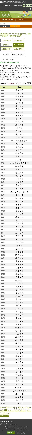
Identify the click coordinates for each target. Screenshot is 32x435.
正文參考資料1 (6, 40)
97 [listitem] (30, 410)
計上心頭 (19, 223)
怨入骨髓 (19, 169)
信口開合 (19, 315)
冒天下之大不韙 (19, 390)
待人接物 (19, 176)
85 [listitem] (1, 410)
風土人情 (19, 198)
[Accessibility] (11, 432)
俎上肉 (19, 245)
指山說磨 (19, 337)
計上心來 (19, 214)
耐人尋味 (19, 179)
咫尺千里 (19, 394)
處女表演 (19, 290)
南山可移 (19, 242)
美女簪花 (19, 368)
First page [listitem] (3, 407)
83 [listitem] (27, 407)
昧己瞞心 (19, 343)
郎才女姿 (19, 204)
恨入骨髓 (19, 166)
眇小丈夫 (19, 201)
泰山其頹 (19, 274)
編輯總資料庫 (6, 49)
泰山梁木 (19, 302)
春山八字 (19, 195)
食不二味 (19, 384)
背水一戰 (19, 381)
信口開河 (19, 318)
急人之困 (19, 109)
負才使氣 (19, 268)
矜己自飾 (19, 258)
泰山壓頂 (19, 362)
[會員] (30, 9)
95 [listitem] (25, 410)
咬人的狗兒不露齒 (19, 141)
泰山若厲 (19, 312)
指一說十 (19, 103)
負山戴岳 (19, 365)
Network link (23, 426)
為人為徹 (19, 153)
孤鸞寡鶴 (19, 100)
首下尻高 (19, 236)
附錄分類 (6, 54)
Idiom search (7, 20)
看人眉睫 (19, 150)
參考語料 (6, 45)
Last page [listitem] (6, 413)
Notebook (22, 20)
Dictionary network (16, 426)
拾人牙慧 (19, 115)
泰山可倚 (19, 239)
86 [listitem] (3, 410)
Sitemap (20, 5)
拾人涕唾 (19, 159)
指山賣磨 (19, 340)
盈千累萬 (19, 309)
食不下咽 (19, 400)
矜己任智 (19, 255)
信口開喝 (19, 321)
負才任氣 (19, 252)
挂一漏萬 (19, 106)
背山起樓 (19, 299)
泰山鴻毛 (19, 349)
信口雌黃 (19, 331)
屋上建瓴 (19, 286)
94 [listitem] (23, 410)
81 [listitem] (22, 407)
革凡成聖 (19, 261)
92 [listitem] (18, 410)
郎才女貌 (19, 208)
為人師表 (19, 156)
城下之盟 (19, 220)
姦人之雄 (19, 112)
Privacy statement (8, 426)
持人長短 (19, 144)
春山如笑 (19, 249)
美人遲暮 (19, 185)
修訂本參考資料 (18, 45)
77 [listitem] (13, 407)
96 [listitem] (27, 410)
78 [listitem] (15, 407)
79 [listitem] (18, 407)
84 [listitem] (30, 407)
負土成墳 (19, 264)
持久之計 (19, 217)
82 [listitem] (25, 407)
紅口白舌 (19, 233)
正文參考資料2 (18, 40)
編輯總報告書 (18, 49)
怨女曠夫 (19, 372)
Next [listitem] (1, 413)
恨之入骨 (19, 387)
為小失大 (19, 227)
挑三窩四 (19, 334)
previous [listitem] (9, 407)
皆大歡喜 (19, 378)
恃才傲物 (19, 327)
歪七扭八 (19, 131)
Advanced (28, 5)
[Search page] (8, 17)
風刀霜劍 (19, 188)
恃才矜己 (19, 277)
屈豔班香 (19, 90)
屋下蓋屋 (19, 346)
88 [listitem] (8, 410)
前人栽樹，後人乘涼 (19, 163)
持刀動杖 (19, 172)
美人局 (19, 128)
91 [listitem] (15, 410)
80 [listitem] (20, 407)
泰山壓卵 (19, 356)
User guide (14, 5)
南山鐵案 (19, 375)
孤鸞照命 (19, 96)
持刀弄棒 (19, 134)
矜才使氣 (19, 271)
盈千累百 (19, 305)
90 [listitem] (13, 410)
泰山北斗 (19, 230)
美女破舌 (19, 296)
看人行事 (19, 125)
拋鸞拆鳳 (19, 93)
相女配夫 (19, 293)
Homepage (7, 5)
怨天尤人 (19, 403)
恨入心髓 (19, 122)
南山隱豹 (19, 359)
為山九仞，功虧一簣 (19, 192)
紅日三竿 (19, 397)
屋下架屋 (19, 283)
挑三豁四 (19, 353)
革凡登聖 (19, 324)
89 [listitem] (10, 410)
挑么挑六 (19, 280)
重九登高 (19, 182)
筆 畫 (5, 59)
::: (2, 5)
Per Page (24, 83)
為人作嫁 (19, 137)
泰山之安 (19, 211)
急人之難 (19, 118)
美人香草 (19, 147)
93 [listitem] (20, 410)
